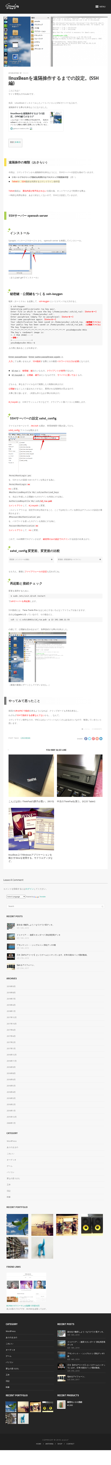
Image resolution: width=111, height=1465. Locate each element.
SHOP (60, 1444)
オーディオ (11, 1159)
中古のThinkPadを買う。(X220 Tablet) (76, 801)
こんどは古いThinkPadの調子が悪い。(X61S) (31, 801)
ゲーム (9, 1166)
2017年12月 (12, 1017)
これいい (10, 1153)
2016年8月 (11, 1073)
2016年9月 (11, 1067)
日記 (9, 1190)
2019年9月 (11, 986)
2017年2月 (11, 1042)
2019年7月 (11, 998)
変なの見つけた (13, 1178)
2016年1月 (11, 1110)
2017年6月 (11, 1030)
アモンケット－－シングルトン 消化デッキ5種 (36, 945)
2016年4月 (11, 1092)
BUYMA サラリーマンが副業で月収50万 (23, 1305)
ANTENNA (49, 1444)
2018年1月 (11, 1011)
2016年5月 (11, 1085)
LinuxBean (25, 738)
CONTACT (70, 1444)
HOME (38, 1444)
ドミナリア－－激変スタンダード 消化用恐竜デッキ (38, 935)
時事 (9, 1197)
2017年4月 (11, 1036)
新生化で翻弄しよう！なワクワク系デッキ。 (35, 924)
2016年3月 (11, 1098)
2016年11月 (12, 1061)
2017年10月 (12, 1023)
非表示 (17, 142)
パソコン (87, 729)
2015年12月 (12, 1117)
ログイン (30, 888)
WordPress (12, 1141)
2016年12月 (12, 1054)
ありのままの (12, 1147)
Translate (43, 896)
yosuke (25, 73)
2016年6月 (11, 1079)
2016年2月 (11, 1104)
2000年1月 (11, 1123)
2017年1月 (11, 1048)
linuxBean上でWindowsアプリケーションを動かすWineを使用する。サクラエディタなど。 (31, 858)
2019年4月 (11, 1005)
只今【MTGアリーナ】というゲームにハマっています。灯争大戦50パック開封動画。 (53, 955)
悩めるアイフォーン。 (26, 965)
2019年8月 (11, 992)
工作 (9, 1184)
